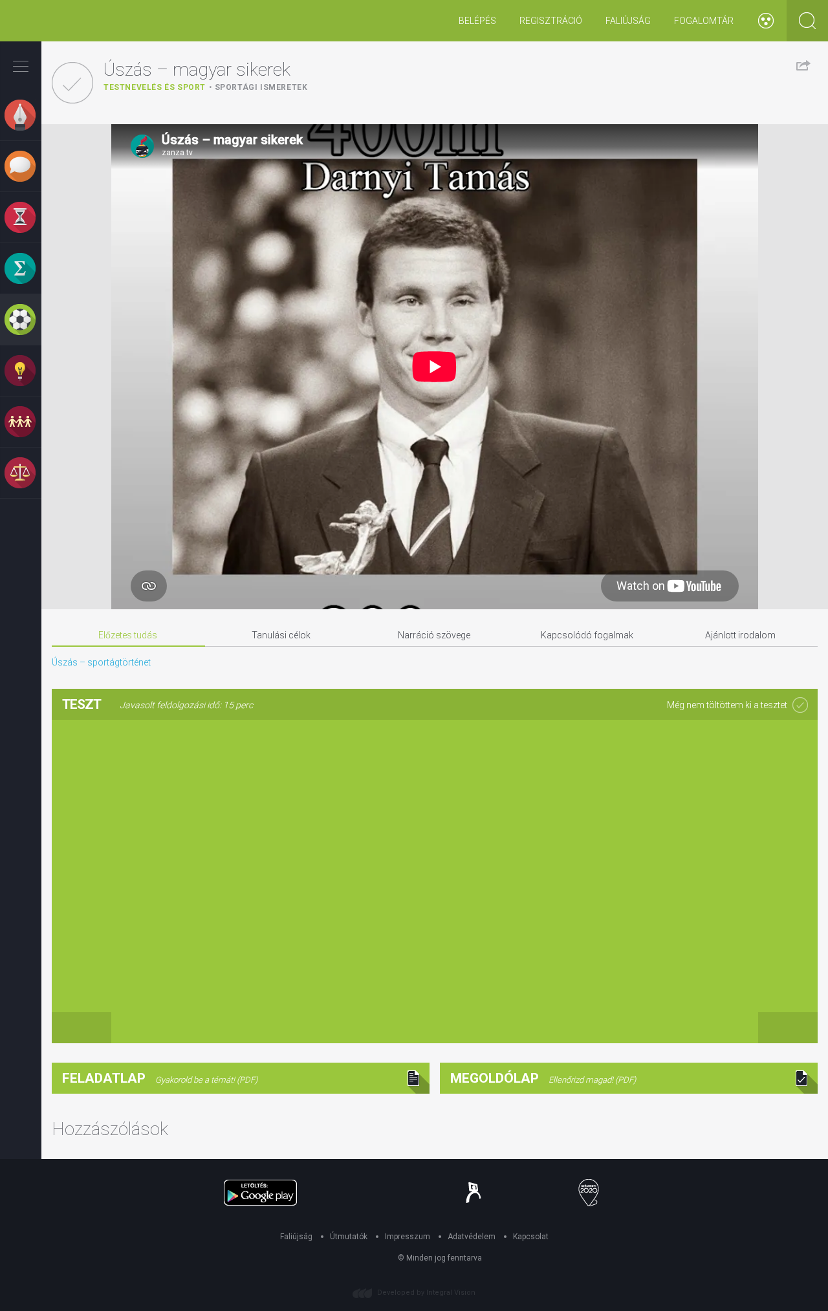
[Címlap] (48, 20)
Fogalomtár (704, 21)
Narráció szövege (434, 635)
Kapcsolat (531, 1236)
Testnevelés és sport (155, 87)
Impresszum (407, 1236)
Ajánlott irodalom (740, 635)
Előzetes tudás (127, 635)
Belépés (477, 21)
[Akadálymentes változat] (766, 20)
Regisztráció (550, 21)
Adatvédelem (472, 1236)
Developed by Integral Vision (426, 1292)
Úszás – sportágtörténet (101, 662)
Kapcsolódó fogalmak (587, 635)
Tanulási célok (281, 635)
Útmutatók (348, 1236)
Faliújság (628, 21)
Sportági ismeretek (261, 87)
